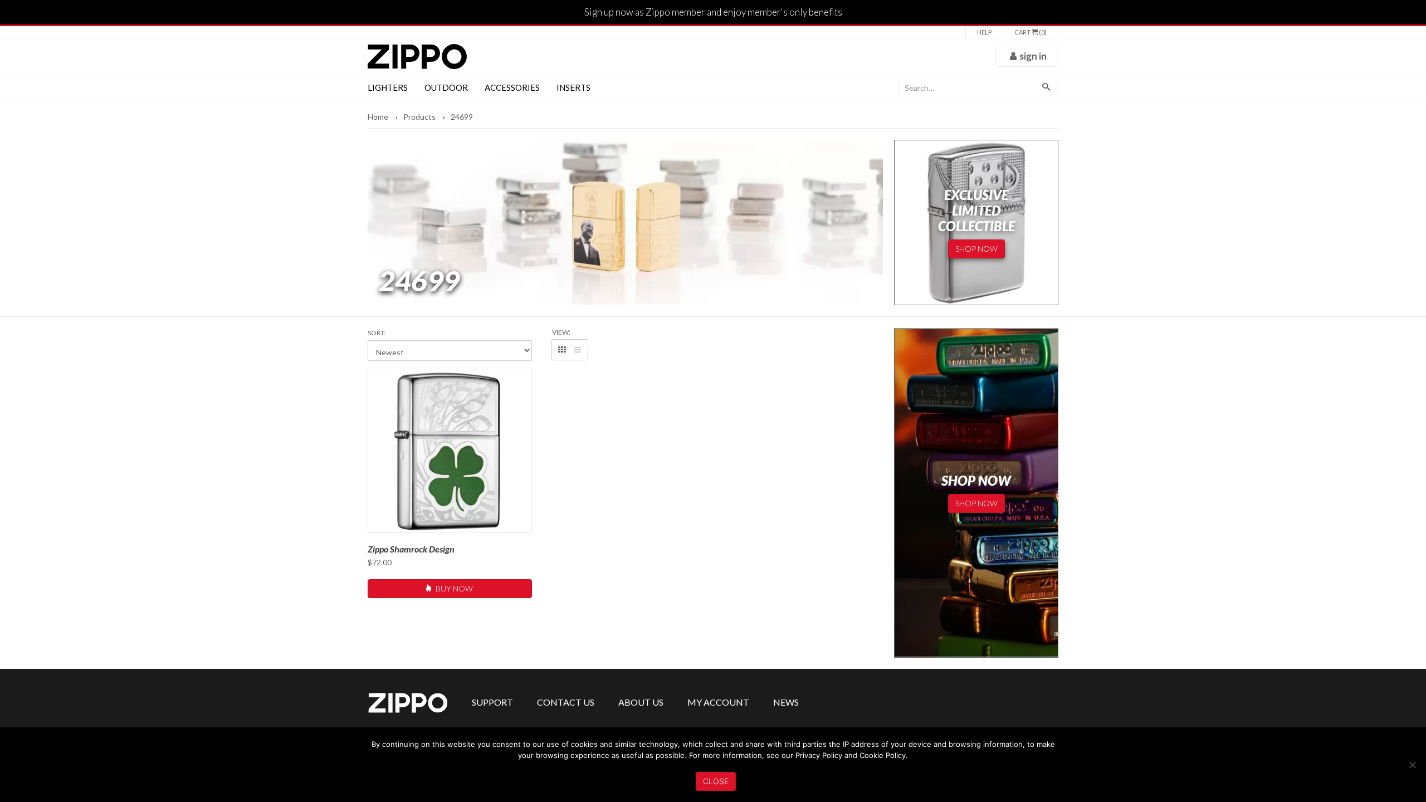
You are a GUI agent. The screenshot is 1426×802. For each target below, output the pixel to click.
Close (716, 781)
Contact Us (565, 702)
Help (984, 32)
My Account (718, 702)
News (786, 702)
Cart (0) (1030, 32)
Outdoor (446, 87)
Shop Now (976, 248)
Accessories (512, 87)
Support (492, 702)
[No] (1412, 764)
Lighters (388, 87)
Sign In (1033, 56)
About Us (640, 702)
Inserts (573, 87)
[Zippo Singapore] (417, 56)
